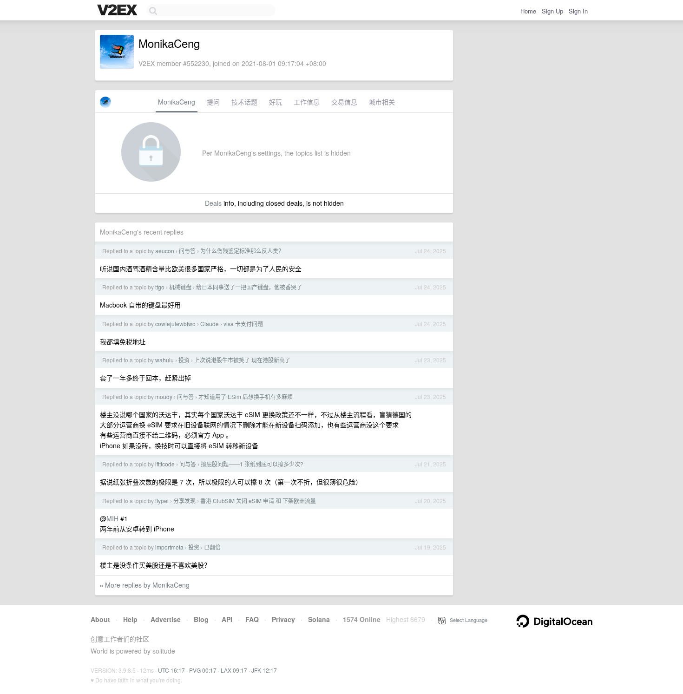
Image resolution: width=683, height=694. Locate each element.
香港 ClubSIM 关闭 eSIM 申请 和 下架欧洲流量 (258, 500)
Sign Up (552, 11)
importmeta (169, 547)
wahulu (164, 360)
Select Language (466, 619)
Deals (213, 203)
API (227, 619)
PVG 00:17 (203, 670)
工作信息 (307, 101)
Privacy (283, 619)
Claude (209, 323)
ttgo (159, 287)
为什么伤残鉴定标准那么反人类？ (242, 251)
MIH (112, 518)
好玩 (275, 101)
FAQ (252, 619)
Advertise (166, 619)
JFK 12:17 (264, 670)
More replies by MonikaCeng (147, 584)
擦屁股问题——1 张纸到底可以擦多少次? (252, 464)
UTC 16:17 (171, 670)
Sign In (578, 11)
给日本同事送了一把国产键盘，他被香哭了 (249, 287)
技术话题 (244, 101)
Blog (201, 619)
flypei (162, 500)
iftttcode (165, 464)
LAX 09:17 (234, 670)
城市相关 (382, 101)
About (100, 619)
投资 (184, 360)
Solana (319, 619)
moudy (163, 396)
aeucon (164, 251)
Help (130, 619)
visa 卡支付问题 (243, 323)
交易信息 (344, 101)
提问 (213, 101)
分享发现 (184, 500)
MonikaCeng (176, 101)
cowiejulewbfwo (175, 323)
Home (528, 11)
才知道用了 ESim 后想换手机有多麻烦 (245, 396)
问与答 (187, 251)
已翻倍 (212, 547)
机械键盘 (180, 287)
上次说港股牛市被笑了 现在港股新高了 (242, 360)
